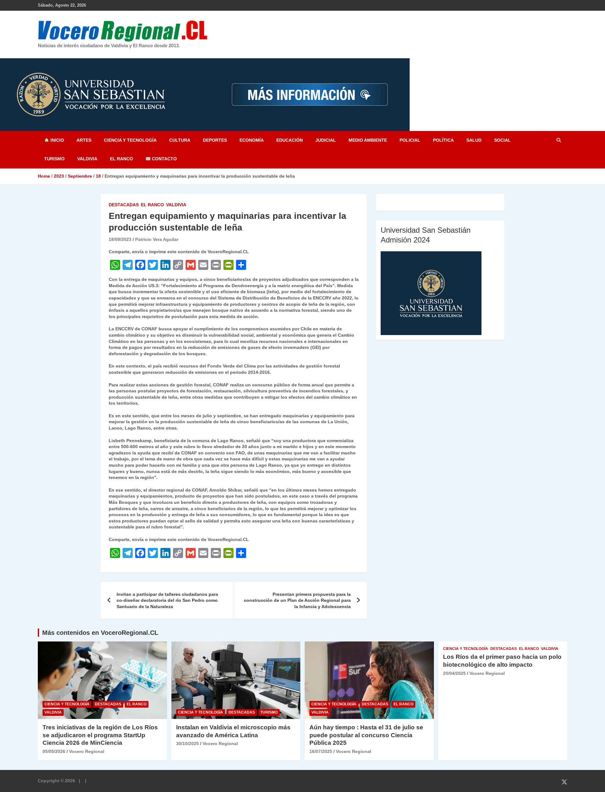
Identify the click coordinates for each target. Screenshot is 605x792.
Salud (473, 140)
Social (502, 140)
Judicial (325, 140)
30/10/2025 (187, 743)
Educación (289, 140)
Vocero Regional (86, 751)
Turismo (54, 158)
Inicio (56, 140)
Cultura (179, 140)
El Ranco (121, 158)
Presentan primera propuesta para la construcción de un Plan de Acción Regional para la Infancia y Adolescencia (297, 600)
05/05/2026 (54, 751)
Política (443, 140)
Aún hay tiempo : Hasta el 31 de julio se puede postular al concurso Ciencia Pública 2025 (366, 735)
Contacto (164, 158)
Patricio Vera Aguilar (156, 239)
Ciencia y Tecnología (130, 140)
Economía (251, 140)
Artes (84, 140)
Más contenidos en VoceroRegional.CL (100, 632)
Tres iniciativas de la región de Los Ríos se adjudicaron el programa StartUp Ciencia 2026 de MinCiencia (100, 735)
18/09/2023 (120, 239)
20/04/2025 (454, 673)
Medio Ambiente (368, 140)
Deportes (215, 140)
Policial (410, 140)
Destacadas (124, 204)
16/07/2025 (320, 751)
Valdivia (87, 158)
